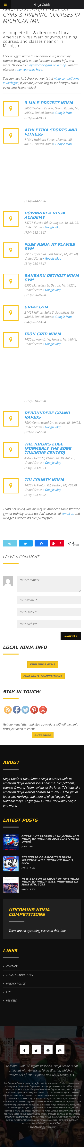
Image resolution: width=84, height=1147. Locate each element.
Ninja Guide (42, 5)
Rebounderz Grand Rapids (47, 415)
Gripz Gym (36, 307)
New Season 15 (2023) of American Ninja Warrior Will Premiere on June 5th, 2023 (50, 881)
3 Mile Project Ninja (48, 102)
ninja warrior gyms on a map (46, 65)
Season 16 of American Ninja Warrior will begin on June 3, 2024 (47, 860)
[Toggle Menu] (5, 4)
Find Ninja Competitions (42, 676)
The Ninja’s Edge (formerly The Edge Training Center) (47, 448)
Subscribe (42, 735)
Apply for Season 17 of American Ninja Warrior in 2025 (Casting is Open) (50, 839)
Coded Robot (36, 1126)
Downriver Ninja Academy (44, 215)
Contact (11, 966)
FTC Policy (58, 1122)
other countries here (28, 69)
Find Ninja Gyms (42, 664)
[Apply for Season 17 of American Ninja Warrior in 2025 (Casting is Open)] (11, 842)
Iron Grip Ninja (42, 334)
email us (68, 513)
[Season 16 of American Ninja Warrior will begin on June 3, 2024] (11, 863)
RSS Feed (11, 1000)
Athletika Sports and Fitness (50, 132)
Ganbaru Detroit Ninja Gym (51, 277)
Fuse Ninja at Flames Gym (49, 246)
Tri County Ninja (44, 479)
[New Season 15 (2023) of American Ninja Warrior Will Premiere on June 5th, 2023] (11, 885)
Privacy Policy (15, 983)
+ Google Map (62, 113)
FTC (8, 992)
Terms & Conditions (19, 975)
